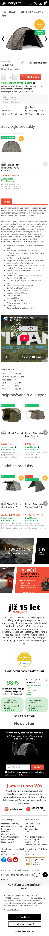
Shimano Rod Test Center (36, 844)
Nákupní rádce (7, 839)
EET (26, 834)
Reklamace (6, 829)
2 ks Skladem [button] (31, 518)
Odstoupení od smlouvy (11, 826)
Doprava (5, 831)
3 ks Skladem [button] (7, 178)
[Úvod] (15, 3)
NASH (13, 99)
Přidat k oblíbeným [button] (36, 114)
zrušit (25, 775)
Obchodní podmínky (10, 823)
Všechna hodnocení (24, 715)
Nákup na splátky (8, 842)
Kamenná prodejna (33, 823)
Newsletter (29, 826)
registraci (17, 69)
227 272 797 (37, 808)
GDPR (27, 831)
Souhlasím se (13, 772)
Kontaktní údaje (31, 829)
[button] (41, 3)
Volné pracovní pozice (34, 837)
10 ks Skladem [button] (7, 447)
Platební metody (8, 834)
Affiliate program (32, 839)
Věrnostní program (9, 837)
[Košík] (45, 3)
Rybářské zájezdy (32, 842)
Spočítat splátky (40, 63)
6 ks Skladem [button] (8, 82)
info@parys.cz (16, 809)
